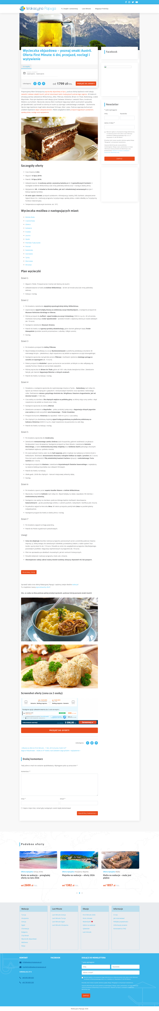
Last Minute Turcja (59, 918)
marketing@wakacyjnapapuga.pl (34, 967)
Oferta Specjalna (27, 872)
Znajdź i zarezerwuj (70, 9)
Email (62, 799)
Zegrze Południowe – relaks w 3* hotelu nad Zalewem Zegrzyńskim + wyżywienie (50, 751)
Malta (36, 872)
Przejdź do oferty (86, 83)
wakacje (75, 584)
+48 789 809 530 (28, 982)
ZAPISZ (119, 159)
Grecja (23, 922)
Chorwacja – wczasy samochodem (78, 875)
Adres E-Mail (109, 123)
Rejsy (23, 946)
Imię (23, 799)
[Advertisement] (120, 184)
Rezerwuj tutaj (28, 572)
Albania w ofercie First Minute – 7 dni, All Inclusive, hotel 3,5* (44, 748)
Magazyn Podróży (101, 9)
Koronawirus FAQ (119, 929)
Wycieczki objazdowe (29, 939)
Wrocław (28, 265)
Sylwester (86, 929)
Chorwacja (78, 872)
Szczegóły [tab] (26, 66)
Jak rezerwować (119, 918)
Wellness (24, 942)
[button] (77, 893)
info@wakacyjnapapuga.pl (32, 962)
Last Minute (86, 9)
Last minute (87, 932)
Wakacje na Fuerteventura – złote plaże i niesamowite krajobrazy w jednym (119, 878)
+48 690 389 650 (28, 978)
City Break (25, 935)
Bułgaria (24, 932)
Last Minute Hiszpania (60, 925)
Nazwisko (123, 114)
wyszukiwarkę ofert (43, 587)
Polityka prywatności (120, 922)
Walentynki (87, 922)
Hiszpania (119, 872)
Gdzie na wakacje (89, 925)
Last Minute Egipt (58, 922)
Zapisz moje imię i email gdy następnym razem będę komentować (47, 808)
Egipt (23, 925)
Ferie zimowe (87, 918)
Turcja (23, 915)
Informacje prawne (120, 925)
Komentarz (25, 771)
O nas (115, 915)
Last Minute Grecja (59, 915)
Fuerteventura (129, 872)
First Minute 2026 (89, 915)
